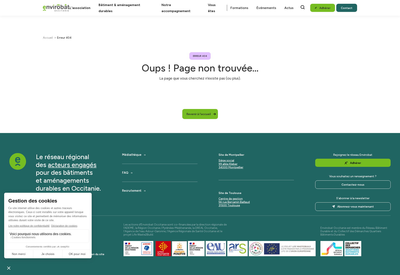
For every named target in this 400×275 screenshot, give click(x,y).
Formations (239, 8)
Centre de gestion (231, 198)
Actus (289, 8)
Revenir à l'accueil (198, 114)
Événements (266, 8)
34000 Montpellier (231, 167)
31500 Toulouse (229, 205)
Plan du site (96, 254)
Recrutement (131, 191)
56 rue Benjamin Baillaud (234, 202)
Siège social (226, 160)
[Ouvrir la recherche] (303, 7)
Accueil (48, 37)
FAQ (125, 173)
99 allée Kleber (228, 164)
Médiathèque (131, 155)
